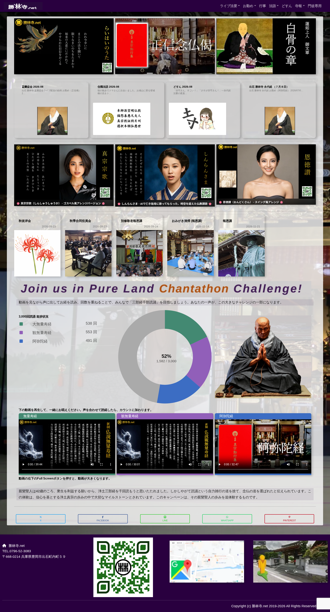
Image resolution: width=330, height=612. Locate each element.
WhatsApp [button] (227, 520)
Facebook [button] (103, 520)
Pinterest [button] (289, 520)
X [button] (40, 520)
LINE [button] (165, 520)
